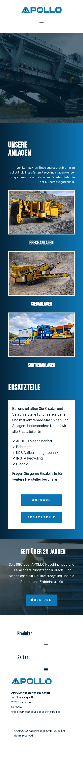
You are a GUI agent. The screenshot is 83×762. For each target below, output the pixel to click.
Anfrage (41, 500)
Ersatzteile (41, 517)
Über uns (41, 600)
